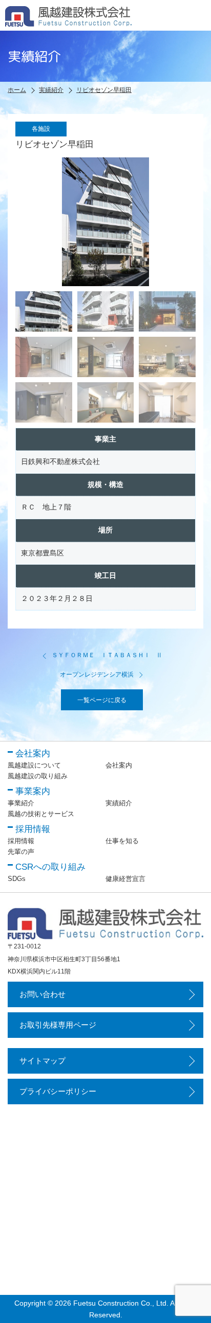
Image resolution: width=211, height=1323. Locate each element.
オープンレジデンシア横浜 (97, 674)
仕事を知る (122, 841)
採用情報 (21, 841)
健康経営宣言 (125, 879)
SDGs (17, 879)
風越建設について (34, 765)
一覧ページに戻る (101, 700)
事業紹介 (21, 803)
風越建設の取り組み (38, 776)
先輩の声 (21, 851)
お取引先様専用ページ (57, 1024)
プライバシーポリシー (57, 1091)
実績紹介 (119, 803)
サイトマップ (42, 1060)
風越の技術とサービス (41, 814)
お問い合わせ (42, 994)
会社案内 (119, 765)
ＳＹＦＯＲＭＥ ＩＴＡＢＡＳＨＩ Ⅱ (107, 655)
